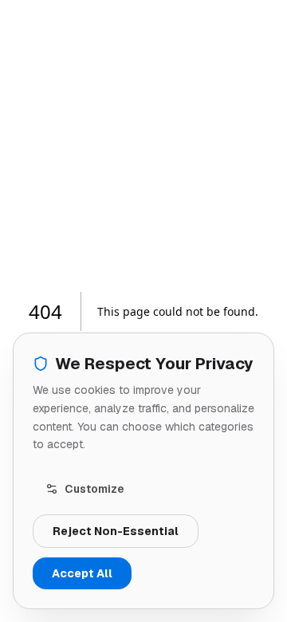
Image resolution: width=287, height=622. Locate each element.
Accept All (82, 573)
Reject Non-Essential (116, 531)
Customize (94, 489)
